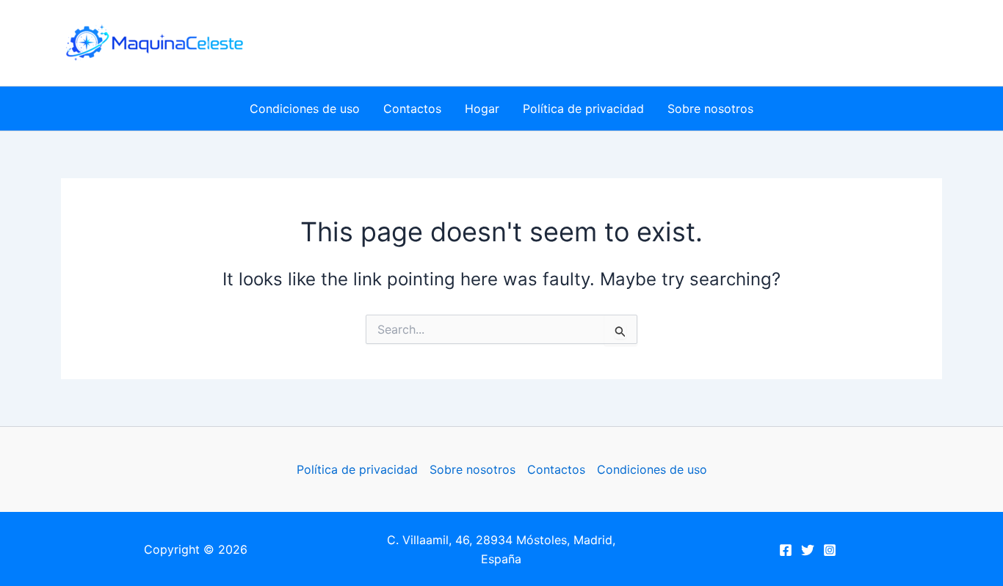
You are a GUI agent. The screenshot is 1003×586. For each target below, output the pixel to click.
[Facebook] (785, 550)
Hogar (482, 108)
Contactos (412, 108)
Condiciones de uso (305, 108)
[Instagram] (829, 550)
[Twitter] (807, 550)
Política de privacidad (583, 108)
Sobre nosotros (710, 108)
